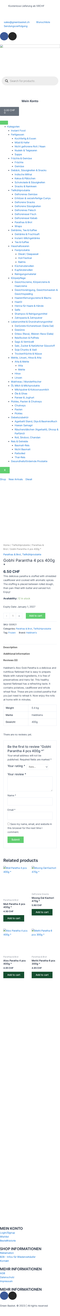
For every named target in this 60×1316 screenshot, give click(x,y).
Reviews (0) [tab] (10, 660)
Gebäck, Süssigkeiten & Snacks (28, 170)
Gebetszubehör (19, 417)
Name (12, 795)
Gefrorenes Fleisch (25, 210)
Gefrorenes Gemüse (26, 194)
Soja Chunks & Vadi (26, 349)
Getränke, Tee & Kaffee (24, 230)
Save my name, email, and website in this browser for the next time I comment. (30, 828)
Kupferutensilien (24, 269)
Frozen (12, 632)
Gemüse (19, 166)
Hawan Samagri (23, 425)
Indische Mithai (23, 174)
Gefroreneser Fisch (25, 214)
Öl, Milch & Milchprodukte (25, 385)
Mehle (21, 369)
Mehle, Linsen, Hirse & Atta (26, 357)
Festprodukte (22, 250)
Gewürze (20, 329)
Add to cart (35, 615)
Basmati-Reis (22, 445)
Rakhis (22, 262)
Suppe (18, 154)
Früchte (19, 162)
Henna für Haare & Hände (29, 305)
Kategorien (13, 126)
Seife (17, 309)
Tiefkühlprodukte (20, 190)
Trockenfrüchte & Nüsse (28, 353)
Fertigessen (17, 134)
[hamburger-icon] (4, 123)
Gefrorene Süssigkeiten (28, 206)
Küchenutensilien (24, 265)
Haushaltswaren (20, 246)
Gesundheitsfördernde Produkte (29, 461)
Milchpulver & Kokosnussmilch (32, 389)
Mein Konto (30, 101)
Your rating (16, 766)
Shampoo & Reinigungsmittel (31, 313)
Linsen (18, 377)
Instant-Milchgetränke (27, 238)
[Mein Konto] (30, 95)
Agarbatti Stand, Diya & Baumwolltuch (36, 421)
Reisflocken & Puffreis (27, 337)
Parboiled (20, 453)
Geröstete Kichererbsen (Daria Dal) (34, 325)
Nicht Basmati (22, 449)
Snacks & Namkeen (26, 186)
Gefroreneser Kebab (26, 218)
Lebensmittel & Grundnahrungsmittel (31, 321)
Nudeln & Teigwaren (26, 150)
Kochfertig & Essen (25, 138)
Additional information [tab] (16, 653)
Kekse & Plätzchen (25, 178)
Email (11, 809)
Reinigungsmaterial (25, 274)
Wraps (18, 226)
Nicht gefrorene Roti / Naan (30, 146)
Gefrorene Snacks (25, 202)
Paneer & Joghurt (24, 397)
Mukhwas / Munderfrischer (26, 381)
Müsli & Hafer (22, 142)
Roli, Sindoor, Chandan (27, 437)
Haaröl (18, 301)
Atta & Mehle (22, 361)
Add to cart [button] (13, 918)
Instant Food (18, 130)
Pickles (18, 413)
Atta (20, 365)
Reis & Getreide (19, 441)
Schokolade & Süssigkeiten (30, 182)
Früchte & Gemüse (21, 158)
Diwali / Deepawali (28, 254)
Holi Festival (25, 258)
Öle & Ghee (21, 393)
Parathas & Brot (23, 222)
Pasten (18, 409)
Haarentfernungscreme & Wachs (33, 297)
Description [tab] (10, 647)
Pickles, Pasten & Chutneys (26, 401)
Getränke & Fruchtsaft (27, 234)
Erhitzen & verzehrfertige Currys (33, 198)
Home (6, 545)
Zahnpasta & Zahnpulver (28, 317)
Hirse (17, 373)
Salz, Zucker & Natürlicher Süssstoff (35, 345)
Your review (17, 774)
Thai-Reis (20, 457)
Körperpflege (18, 278)
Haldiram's (31, 632)
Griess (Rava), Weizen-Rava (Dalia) (34, 333)
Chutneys (20, 405)
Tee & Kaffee (22, 242)
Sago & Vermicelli (24, 341)
